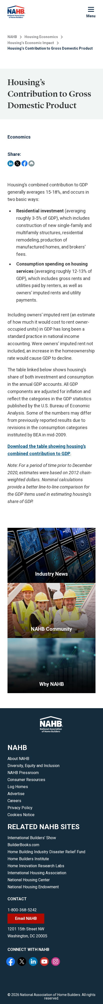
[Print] (31, 163)
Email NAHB (26, 918)
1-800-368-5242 (22, 910)
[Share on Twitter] (17, 163)
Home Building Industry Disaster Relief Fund (46, 851)
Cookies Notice (21, 814)
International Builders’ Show (32, 837)
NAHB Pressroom (23, 772)
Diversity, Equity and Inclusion (34, 765)
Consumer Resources (26, 779)
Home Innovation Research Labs (36, 865)
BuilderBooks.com (23, 844)
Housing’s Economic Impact (31, 43)
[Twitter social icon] (23, 962)
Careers (14, 800)
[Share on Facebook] (25, 163)
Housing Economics (41, 37)
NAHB (12, 37)
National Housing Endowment (33, 887)
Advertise (16, 793)
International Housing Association (37, 872)
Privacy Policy (20, 807)
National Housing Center (29, 879)
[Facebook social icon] (11, 962)
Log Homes (18, 786)
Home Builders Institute (28, 858)
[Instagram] (56, 962)
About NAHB (18, 758)
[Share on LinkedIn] (11, 163)
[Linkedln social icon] (34, 962)
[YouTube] (45, 962)
